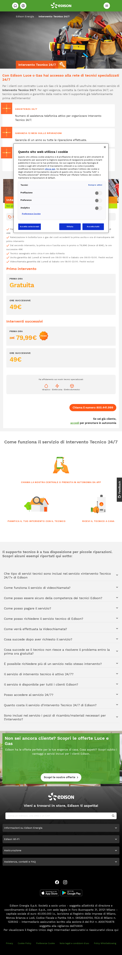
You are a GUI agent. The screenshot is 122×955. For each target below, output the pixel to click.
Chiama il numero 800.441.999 (93, 407)
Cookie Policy (24, 943)
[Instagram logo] (65, 882)
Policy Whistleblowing (105, 943)
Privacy (9, 943)
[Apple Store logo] (49, 893)
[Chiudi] (104, 147)
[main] (61, 477)
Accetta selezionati (29, 226)
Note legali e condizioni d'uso (74, 943)
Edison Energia (25, 16)
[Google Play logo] (71, 893)
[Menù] (107, 6)
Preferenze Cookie (45, 943)
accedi (74, 423)
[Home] (15, 6)
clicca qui (112, 929)
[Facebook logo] (57, 882)
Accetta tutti (93, 226)
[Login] (23, 6)
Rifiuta (70, 226)
